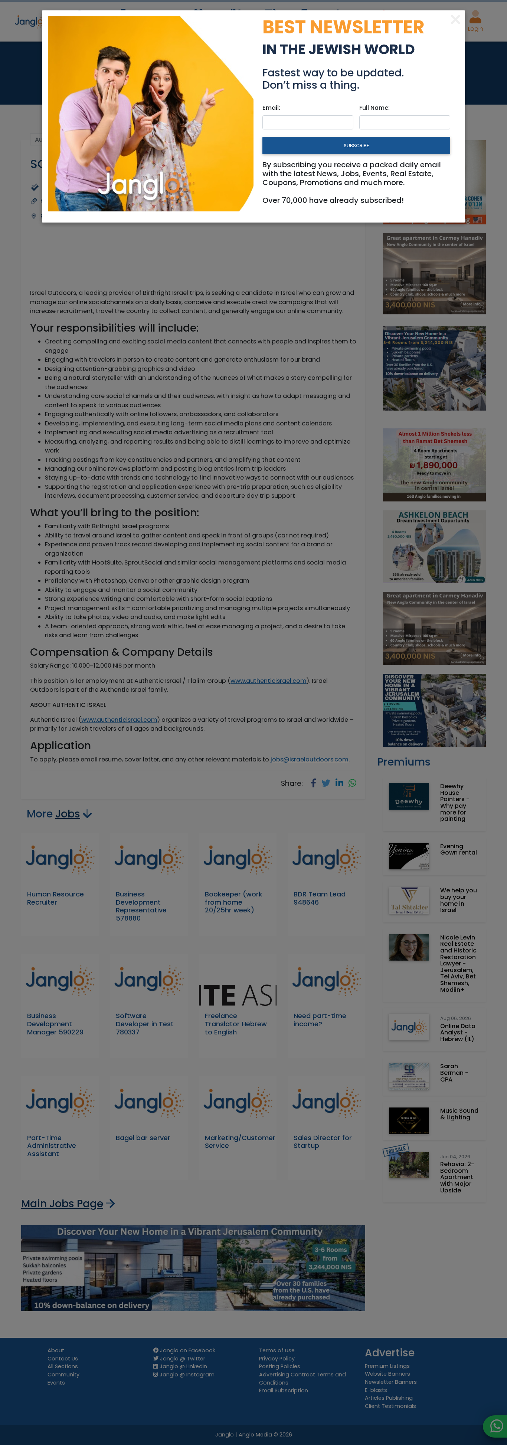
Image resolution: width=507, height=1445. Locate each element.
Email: (271, 107)
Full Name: (374, 107)
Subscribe (356, 145)
